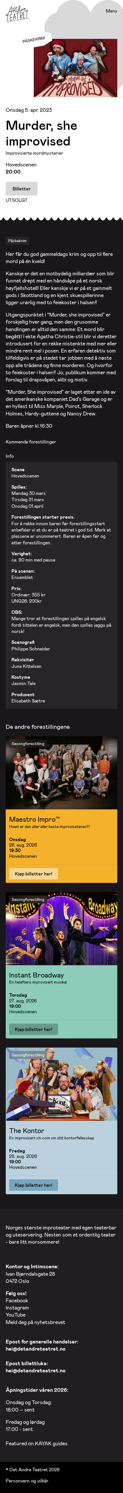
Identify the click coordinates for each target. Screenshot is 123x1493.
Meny (111, 11)
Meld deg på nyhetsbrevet (35, 1322)
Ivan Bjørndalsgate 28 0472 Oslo (32, 1273)
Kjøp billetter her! (33, 873)
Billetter (22, 188)
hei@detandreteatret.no (36, 1348)
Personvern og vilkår (27, 1480)
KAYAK (43, 1443)
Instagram (17, 1307)
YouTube (15, 1314)
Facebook (17, 1300)
